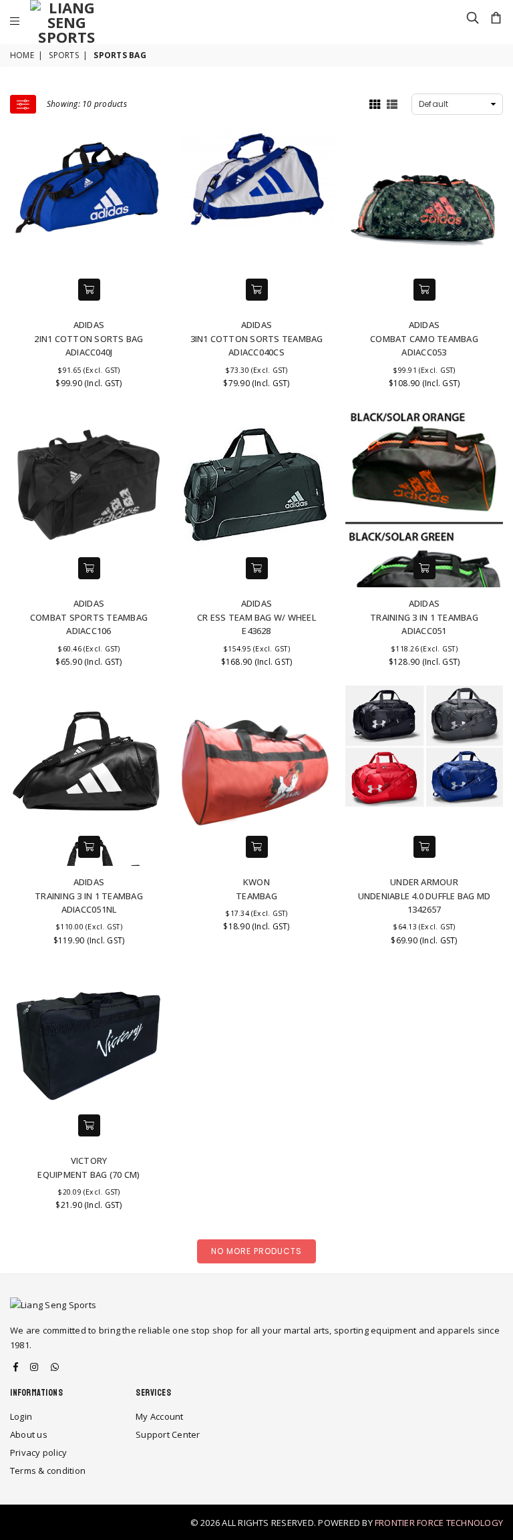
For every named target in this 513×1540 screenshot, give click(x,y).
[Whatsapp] (54, 1367)
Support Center (168, 1434)
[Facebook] (15, 1367)
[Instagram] (34, 1367)
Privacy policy (38, 1452)
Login (21, 1416)
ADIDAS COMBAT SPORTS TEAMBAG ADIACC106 (89, 617)
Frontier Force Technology (439, 1523)
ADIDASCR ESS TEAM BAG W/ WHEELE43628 (256, 617)
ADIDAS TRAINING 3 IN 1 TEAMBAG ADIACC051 (424, 617)
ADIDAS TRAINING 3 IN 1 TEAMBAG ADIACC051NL (89, 895)
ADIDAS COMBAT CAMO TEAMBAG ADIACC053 (424, 338)
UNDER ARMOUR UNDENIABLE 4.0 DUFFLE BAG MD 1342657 (424, 895)
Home (22, 55)
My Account (159, 1416)
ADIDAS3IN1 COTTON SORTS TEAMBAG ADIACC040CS (256, 338)
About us (28, 1434)
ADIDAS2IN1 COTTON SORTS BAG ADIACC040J (88, 338)
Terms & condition (48, 1471)
